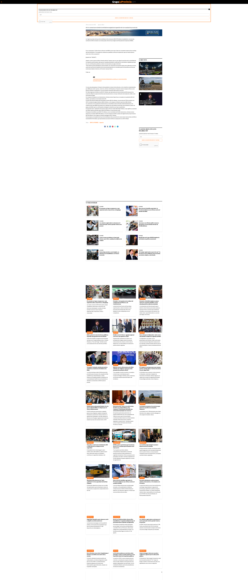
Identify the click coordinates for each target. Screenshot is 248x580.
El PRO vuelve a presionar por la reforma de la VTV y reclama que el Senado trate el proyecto (123, 446)
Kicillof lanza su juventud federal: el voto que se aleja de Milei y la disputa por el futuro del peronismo (98, 408)
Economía (101, 206)
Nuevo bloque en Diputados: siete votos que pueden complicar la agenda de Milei (150, 335)
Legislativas (143, 364)
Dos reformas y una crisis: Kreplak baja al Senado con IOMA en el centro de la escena (97, 554)
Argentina (89, 332)
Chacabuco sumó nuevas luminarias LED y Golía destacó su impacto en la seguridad (97, 446)
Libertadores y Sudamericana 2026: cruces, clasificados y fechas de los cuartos (147, 72)
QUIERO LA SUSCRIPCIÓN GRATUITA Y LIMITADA (150, 140)
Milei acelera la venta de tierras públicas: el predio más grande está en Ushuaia (97, 335)
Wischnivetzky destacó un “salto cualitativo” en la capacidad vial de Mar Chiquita (97, 482)
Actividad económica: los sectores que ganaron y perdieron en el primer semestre (150, 408)
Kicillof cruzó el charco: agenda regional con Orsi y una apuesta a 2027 (123, 335)
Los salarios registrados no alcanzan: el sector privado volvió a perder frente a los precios (110, 224)
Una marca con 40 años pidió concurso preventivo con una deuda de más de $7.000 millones (149, 224)
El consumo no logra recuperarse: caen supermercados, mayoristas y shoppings (110, 209)
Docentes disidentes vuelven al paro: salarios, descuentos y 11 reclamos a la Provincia (150, 482)
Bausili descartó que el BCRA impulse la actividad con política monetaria (149, 238)
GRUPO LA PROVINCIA (94, 122)
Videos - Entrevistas (119, 403)
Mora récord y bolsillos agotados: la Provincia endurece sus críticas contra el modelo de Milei (149, 210)
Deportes (116, 298)
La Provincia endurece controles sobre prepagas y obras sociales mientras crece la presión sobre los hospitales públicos (124, 554)
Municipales (90, 442)
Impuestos (101, 122)
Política (116, 332)
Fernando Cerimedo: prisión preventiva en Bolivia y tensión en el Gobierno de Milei (97, 369)
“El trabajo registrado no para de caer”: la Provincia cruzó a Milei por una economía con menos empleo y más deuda (149, 253)
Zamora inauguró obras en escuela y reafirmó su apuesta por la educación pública (149, 554)
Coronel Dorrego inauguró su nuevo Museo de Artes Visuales (149, 445)
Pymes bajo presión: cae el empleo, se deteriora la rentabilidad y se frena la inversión (109, 253)
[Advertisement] (112, 44)
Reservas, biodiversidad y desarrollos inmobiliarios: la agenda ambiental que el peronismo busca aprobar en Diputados (124, 521)
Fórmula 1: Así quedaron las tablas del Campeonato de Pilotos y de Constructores (123, 302)
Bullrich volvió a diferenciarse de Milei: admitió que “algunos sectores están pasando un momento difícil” (123, 369)
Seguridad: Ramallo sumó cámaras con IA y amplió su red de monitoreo (97, 520)
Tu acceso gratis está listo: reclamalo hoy (147, 130)
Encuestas (142, 298)
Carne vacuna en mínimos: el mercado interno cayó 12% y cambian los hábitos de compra (110, 239)
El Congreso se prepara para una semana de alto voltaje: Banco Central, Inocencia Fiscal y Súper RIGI (150, 369)
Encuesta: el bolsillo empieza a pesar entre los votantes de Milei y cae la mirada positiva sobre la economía (149, 302)
